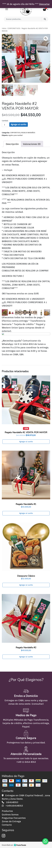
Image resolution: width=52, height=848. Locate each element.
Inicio (4, 28)
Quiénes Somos (10, 814)
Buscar (44, 19)
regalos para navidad (15, 135)
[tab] (12, 144)
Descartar (44, 4)
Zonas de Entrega (11, 821)
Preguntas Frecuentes (14, 818)
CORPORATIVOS (14, 28)
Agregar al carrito (18, 124)
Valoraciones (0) (32, 144)
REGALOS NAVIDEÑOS (28, 133)
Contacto (7, 824)
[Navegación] (7, 9)
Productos (7, 811)
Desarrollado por (7, 845)
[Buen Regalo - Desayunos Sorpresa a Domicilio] (26, 9)
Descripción (12, 144)
